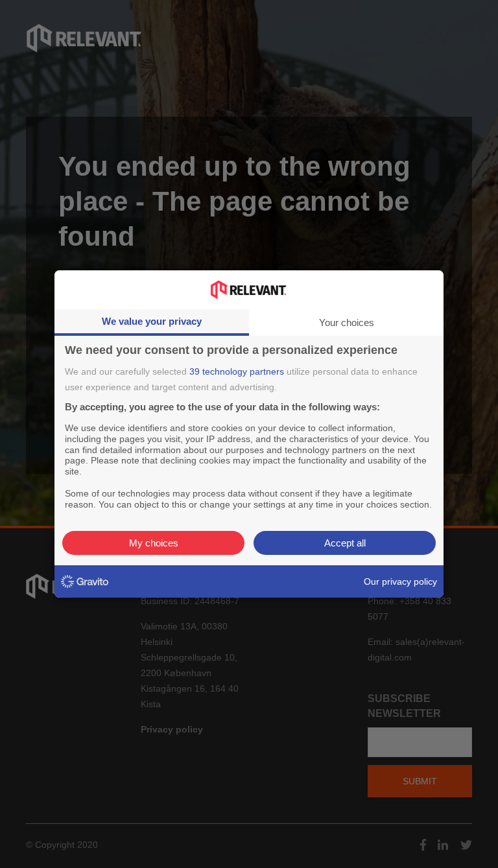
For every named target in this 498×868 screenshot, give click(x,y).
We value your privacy (152, 321)
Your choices (346, 322)
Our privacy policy (400, 581)
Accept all (345, 542)
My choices (153, 542)
